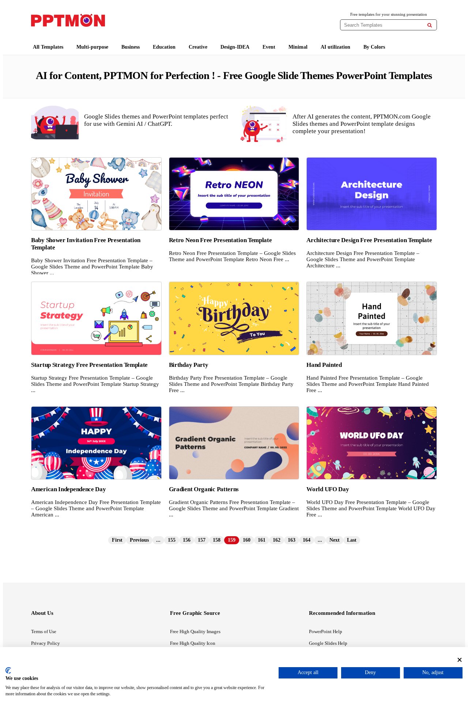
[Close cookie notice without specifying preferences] (460, 659)
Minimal (297, 47)
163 (291, 540)
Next (334, 540)
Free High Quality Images (195, 631)
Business (130, 47)
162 (276, 540)
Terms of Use (43, 631)
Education (164, 47)
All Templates (48, 47)
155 (172, 540)
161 (261, 540)
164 (306, 540)
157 (201, 540)
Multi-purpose (92, 47)
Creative (198, 47)
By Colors (374, 47)
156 (186, 540)
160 (246, 540)
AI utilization (335, 47)
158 (216, 540)
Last (351, 540)
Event (269, 47)
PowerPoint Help (325, 631)
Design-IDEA (234, 47)
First (117, 540)
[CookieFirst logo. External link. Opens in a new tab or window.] (8, 670)
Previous (139, 540)
